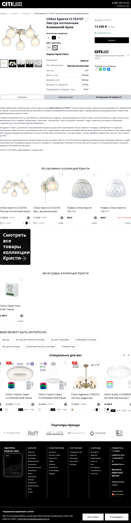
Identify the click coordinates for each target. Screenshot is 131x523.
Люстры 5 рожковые (60, 339)
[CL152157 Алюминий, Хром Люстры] (13, 63)
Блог (92, 464)
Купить (111, 40)
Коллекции (32, 455)
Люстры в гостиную (11, 346)
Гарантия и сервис (53, 459)
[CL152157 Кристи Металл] (38, 63)
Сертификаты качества (96, 472)
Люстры (5, 339)
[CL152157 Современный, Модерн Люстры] (21, 63)
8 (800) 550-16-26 (118, 455)
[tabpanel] (65, 129)
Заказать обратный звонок (117, 472)
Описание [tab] (22, 97)
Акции (30, 492)
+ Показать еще (68, 346)
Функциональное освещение (34, 469)
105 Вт (122, 411)
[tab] (108, 97)
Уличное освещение (32, 481)
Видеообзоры (96, 458)
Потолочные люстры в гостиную (40, 346)
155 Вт (128, 411)
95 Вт (50, 410)
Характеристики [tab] (65, 97)
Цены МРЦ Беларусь (74, 462)
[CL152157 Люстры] (4, 63)
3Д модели (74, 458)
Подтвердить (116, 517)
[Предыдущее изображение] (3, 37)
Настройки (93, 517)
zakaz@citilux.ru (118, 464)
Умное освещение (32, 475)
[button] (21, 38)
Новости (94, 461)
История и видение (95, 453)
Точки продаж (54, 470)
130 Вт (62, 410)
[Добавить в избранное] (86, 19)
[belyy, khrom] (48, 47)
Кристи (85, 60)
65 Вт (18, 410)
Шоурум (52, 473)
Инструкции (95, 467)
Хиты (30, 489)
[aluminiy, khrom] (55, 47)
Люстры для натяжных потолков (30, 339)
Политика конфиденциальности (33, 519)
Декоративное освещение (33, 462)
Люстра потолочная (78, 65)
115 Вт (30, 410)
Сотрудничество (76, 452)
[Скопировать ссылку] (96, 69)
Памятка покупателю (53, 465)
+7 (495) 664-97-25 (117, 459)
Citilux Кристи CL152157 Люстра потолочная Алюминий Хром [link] (61, 13)
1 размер (60, 223)
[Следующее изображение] (38, 37)
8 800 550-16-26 (120, 2)
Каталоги (73, 455)
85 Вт (23, 410)
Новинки (31, 452)
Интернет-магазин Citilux (54, 453)
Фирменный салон (118, 483)
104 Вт (56, 410)
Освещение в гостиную (85, 339)
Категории (32, 458)
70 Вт (110, 411)
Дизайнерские (33, 486)
